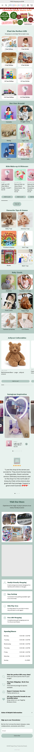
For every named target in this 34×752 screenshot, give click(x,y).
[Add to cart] (26, 444)
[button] (2, 5)
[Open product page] (8, 113)
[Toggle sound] (26, 435)
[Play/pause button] (7, 399)
